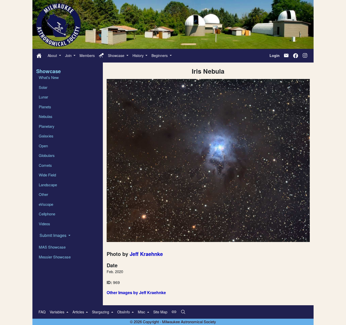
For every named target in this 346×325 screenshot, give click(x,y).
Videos (44, 223)
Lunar (43, 96)
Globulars (47, 155)
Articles (78, 311)
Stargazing (101, 311)
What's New (49, 77)
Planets (45, 106)
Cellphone (47, 213)
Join (69, 55)
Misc (142, 311)
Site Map (160, 311)
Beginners (160, 55)
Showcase (116, 55)
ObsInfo (124, 311)
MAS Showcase (52, 247)
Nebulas (45, 116)
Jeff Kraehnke (146, 253)
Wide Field (47, 174)
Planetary (46, 126)
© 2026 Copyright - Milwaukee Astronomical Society (173, 321)
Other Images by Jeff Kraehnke (136, 292)
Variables (57, 311)
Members (87, 55)
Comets (45, 165)
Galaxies (46, 135)
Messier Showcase (55, 256)
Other (43, 194)
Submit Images (53, 235)
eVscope (46, 204)
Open (43, 145)
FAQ (42, 311)
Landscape (48, 184)
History (138, 55)
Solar (43, 87)
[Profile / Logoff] (101, 55)
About (53, 55)
